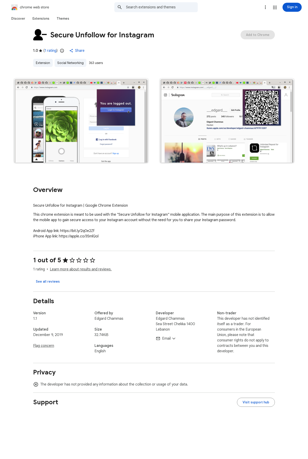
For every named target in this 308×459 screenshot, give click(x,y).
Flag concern (43, 345)
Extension (43, 63)
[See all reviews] (47, 281)
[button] (274, 7)
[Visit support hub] (256, 402)
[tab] (18, 18)
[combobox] (162, 7)
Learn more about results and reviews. (81, 269)
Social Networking (70, 63)
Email (166, 338)
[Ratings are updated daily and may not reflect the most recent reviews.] (62, 50)
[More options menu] (265, 7)
